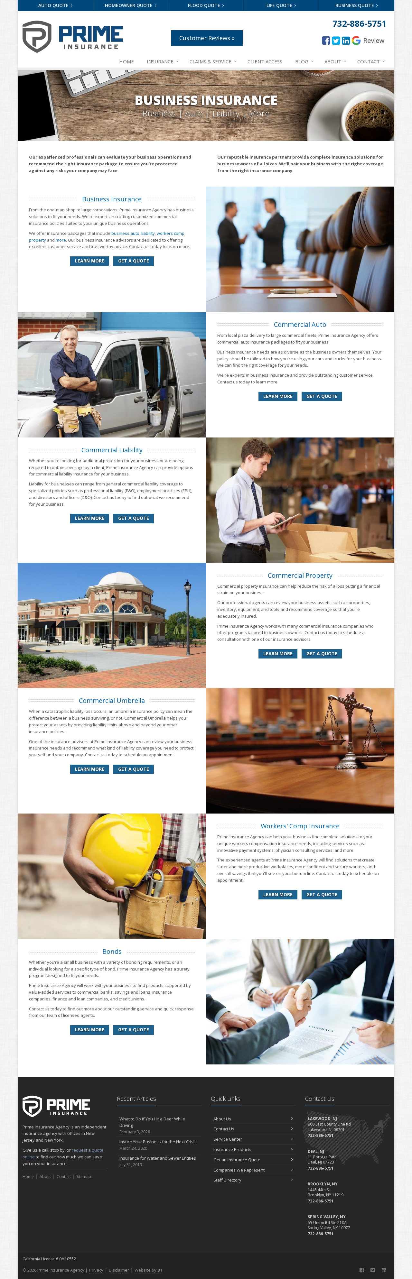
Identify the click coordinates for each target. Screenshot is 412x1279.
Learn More (89, 261)
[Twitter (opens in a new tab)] (336, 40)
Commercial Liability (112, 450)
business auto (125, 233)
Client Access (265, 61)
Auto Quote (54, 5)
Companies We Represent (239, 1170)
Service (213, 61)
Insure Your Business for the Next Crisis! (158, 1145)
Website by (149, 1270)
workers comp (170, 233)
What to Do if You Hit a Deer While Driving (152, 1125)
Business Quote (355, 5)
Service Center (227, 1139)
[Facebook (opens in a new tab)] (326, 40)
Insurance (163, 61)
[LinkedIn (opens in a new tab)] (346, 40)
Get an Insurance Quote (236, 1160)
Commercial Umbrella (112, 700)
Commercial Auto (300, 324)
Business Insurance (112, 199)
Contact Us (223, 1129)
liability (148, 233)
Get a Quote (133, 261)
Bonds (112, 951)
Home (126, 61)
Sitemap (83, 1176)
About (335, 61)
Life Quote (280, 5)
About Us (222, 1119)
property (37, 240)
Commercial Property (300, 575)
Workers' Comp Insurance (300, 826)
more (61, 240)
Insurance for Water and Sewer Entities (157, 1161)
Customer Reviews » (207, 38)
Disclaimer (119, 1270)
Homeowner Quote (129, 5)
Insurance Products (232, 1149)
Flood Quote (204, 5)
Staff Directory (227, 1180)
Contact (371, 61)
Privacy (96, 1270)
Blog (304, 61)
